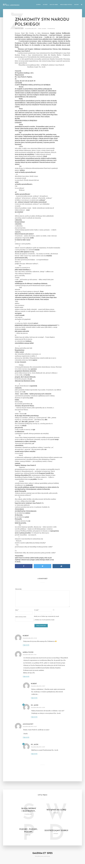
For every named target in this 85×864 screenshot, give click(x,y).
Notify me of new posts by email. (44, 619)
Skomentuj (18, 589)
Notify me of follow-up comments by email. (46, 616)
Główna (38, 4)
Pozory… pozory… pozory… (28, 830)
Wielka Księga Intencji (66, 4)
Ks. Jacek (20, 28)
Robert (26, 636)
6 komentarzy (51, 28)
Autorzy (45, 4)
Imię (17, 610)
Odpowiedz (26, 645)
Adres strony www (20, 616)
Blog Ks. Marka (54, 4)
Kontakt (76, 4)
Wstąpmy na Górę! (56, 810)
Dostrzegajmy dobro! (56, 831)
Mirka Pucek (28, 652)
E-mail (36, 610)
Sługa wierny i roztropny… (28, 810)
